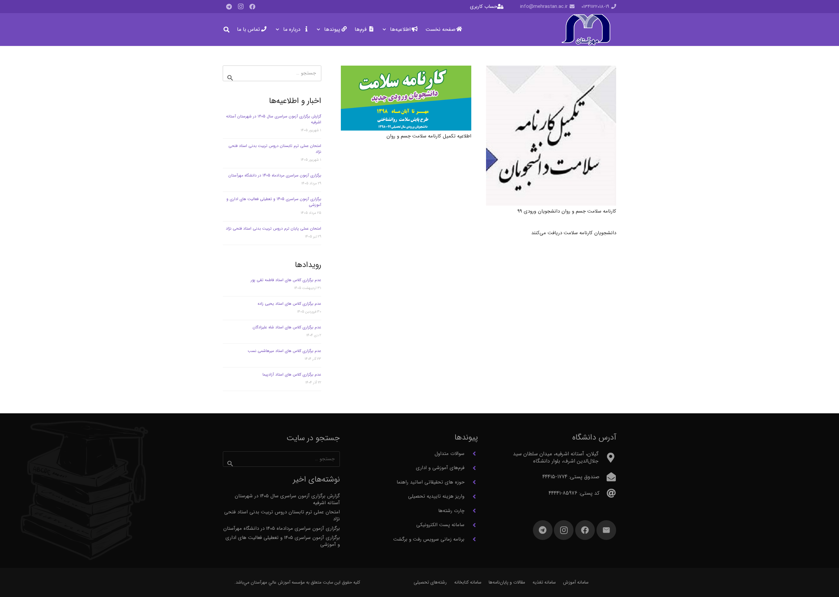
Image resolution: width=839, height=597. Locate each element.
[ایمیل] (606, 530)
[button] (385, 29)
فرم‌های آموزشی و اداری (440, 468)
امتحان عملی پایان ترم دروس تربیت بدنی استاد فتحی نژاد (273, 228)
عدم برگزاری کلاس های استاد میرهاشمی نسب (284, 351)
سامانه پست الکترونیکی (440, 525)
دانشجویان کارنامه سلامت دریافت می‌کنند (573, 233)
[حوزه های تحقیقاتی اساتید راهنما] (471, 482)
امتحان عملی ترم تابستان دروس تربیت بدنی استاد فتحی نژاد (274, 149)
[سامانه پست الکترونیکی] (471, 525)
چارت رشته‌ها (451, 511)
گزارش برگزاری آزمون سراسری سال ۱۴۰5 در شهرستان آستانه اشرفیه (273, 119)
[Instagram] (240, 6)
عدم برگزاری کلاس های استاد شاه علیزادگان (287, 327)
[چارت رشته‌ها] (471, 510)
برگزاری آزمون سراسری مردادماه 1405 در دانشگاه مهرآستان (274, 175)
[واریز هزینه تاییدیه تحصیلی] (471, 496)
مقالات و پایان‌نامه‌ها (507, 582)
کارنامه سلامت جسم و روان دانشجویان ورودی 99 (566, 211)
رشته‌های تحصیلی (430, 582)
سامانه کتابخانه (467, 582)
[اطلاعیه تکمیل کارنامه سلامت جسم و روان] (406, 98)
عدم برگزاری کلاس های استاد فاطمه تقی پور (286, 280)
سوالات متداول (449, 454)
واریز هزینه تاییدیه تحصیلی (436, 496)
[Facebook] (252, 6)
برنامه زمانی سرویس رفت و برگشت (428, 539)
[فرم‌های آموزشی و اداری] (471, 468)
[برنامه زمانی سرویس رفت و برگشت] (471, 539)
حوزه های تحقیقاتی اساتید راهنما (430, 482)
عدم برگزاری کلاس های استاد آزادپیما (292, 374)
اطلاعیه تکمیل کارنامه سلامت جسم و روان (428, 136)
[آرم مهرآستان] (586, 29)
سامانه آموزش (576, 582)
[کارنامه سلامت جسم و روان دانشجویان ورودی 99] (551, 136)
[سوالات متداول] (471, 453)
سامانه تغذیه (544, 582)
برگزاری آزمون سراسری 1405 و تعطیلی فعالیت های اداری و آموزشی (273, 202)
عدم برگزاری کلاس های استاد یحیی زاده (289, 303)
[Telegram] (229, 6)
